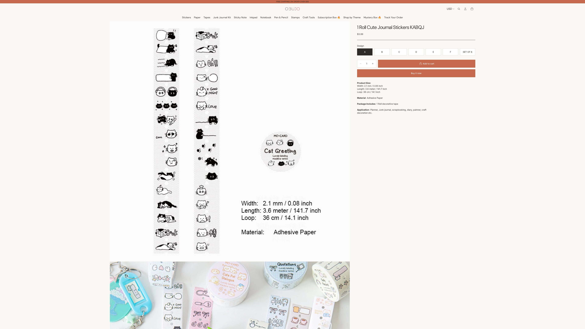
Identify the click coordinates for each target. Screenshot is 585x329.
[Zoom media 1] (230, 141)
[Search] (459, 8)
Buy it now (416, 73)
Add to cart (428, 63)
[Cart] (472, 8)
